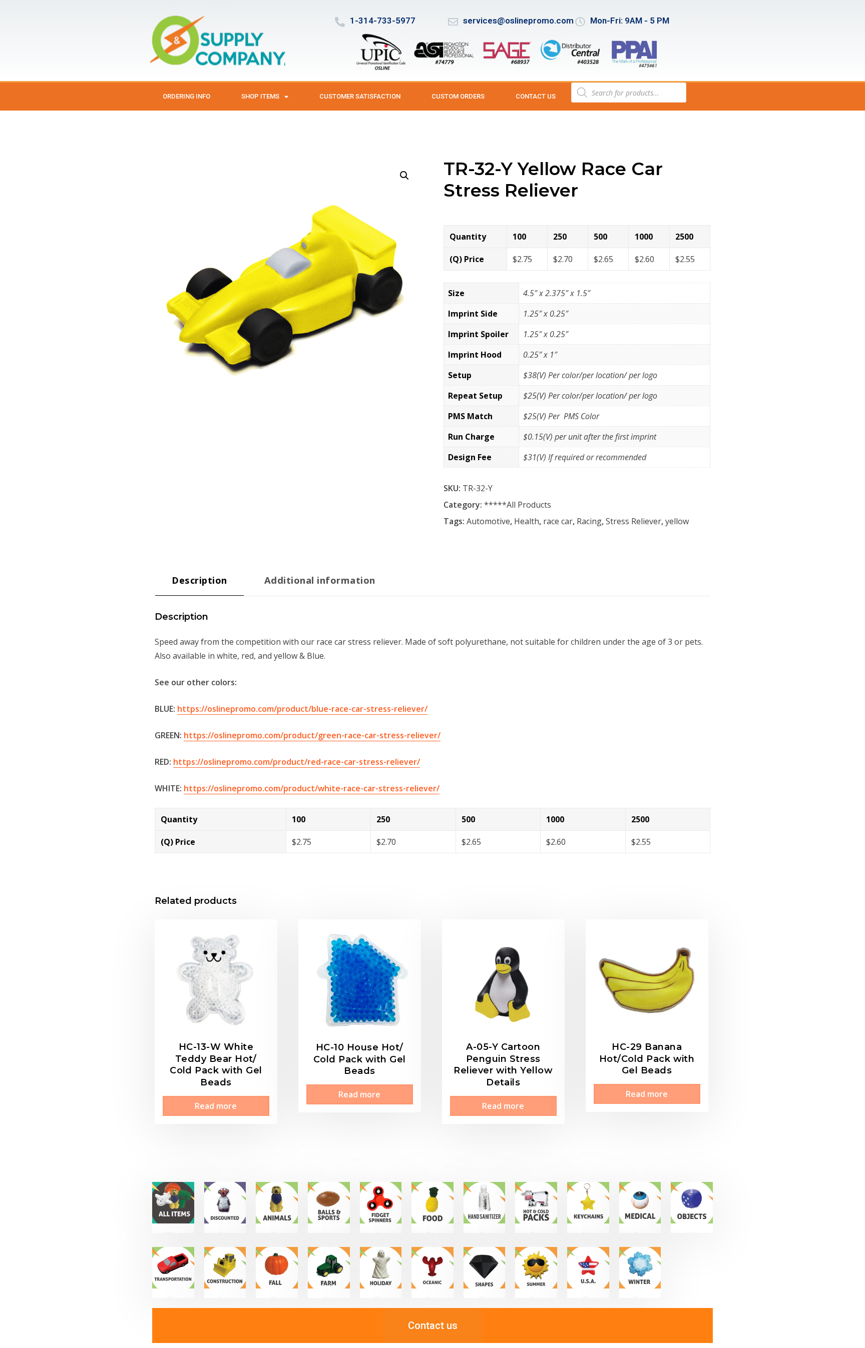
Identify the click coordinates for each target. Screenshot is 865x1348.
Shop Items (260, 96)
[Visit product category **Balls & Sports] (329, 1207)
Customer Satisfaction (359, 96)
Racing (589, 521)
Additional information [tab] (319, 580)
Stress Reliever (633, 521)
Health (526, 521)
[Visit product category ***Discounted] (225, 1207)
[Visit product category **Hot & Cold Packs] (536, 1207)
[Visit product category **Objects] (692, 1207)
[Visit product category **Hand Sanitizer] (485, 1207)
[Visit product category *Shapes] (485, 1272)
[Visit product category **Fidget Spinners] (381, 1207)
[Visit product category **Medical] (640, 1207)
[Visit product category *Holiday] (381, 1272)
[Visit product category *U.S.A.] (588, 1272)
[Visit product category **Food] (432, 1207)
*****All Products (517, 504)
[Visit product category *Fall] (277, 1272)
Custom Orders (458, 96)
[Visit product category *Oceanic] (432, 1272)
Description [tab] (199, 580)
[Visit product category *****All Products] (173, 1207)
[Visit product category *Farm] (329, 1272)
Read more (216, 1105)
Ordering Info (186, 96)
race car (558, 521)
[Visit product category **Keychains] (588, 1207)
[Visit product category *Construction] (225, 1272)
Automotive (488, 521)
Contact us (536, 96)
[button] (404, 176)
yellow (677, 521)
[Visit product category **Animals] (277, 1207)
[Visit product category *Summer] (536, 1272)
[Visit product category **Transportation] (173, 1272)
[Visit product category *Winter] (640, 1272)
